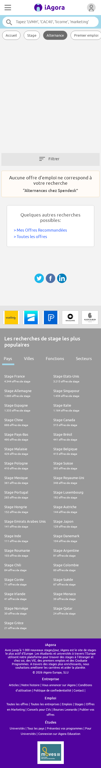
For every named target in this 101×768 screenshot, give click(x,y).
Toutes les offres (32, 236)
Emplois (67, 704)
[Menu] (7, 7)
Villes (29, 358)
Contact (79, 690)
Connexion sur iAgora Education (59, 733)
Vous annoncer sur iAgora (59, 685)
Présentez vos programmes (65, 728)
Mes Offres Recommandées (42, 230)
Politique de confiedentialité (52, 690)
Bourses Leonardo (65, 709)
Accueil (11, 35)
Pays (8, 358)
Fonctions (55, 358)
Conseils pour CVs (39, 709)
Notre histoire (30, 685)
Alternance (55, 35)
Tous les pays (35, 728)
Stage (31, 35)
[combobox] (50, 22)
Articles (14, 685)
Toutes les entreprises (45, 704)
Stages (79, 704)
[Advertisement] (50, 98)
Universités (17, 728)
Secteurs (84, 358)
